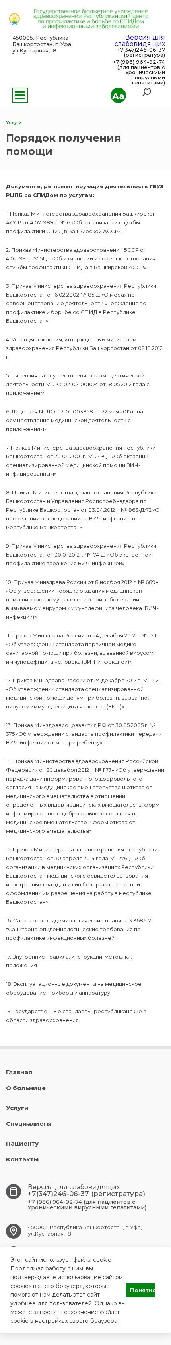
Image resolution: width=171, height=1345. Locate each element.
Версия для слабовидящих (140, 41)
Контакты (22, 1159)
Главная (19, 1072)
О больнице (26, 1088)
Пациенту (22, 1143)
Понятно (142, 1290)
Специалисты (29, 1123)
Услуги (17, 1108)
